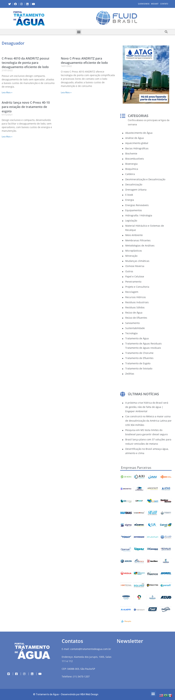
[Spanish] (170, 695)
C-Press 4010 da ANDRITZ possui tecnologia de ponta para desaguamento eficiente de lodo (25, 62)
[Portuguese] (166, 695)
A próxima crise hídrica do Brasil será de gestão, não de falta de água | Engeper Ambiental (146, 407)
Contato (164, 4)
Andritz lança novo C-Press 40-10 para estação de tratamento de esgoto (26, 106)
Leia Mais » (7, 92)
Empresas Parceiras (136, 467)
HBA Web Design (89, 694)
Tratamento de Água (47, 694)
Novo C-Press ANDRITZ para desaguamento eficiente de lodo (84, 60)
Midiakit (154, 4)
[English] (161, 695)
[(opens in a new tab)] (116, 18)
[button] (60, 18)
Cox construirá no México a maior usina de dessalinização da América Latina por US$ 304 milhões (148, 421)
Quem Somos (143, 4)
